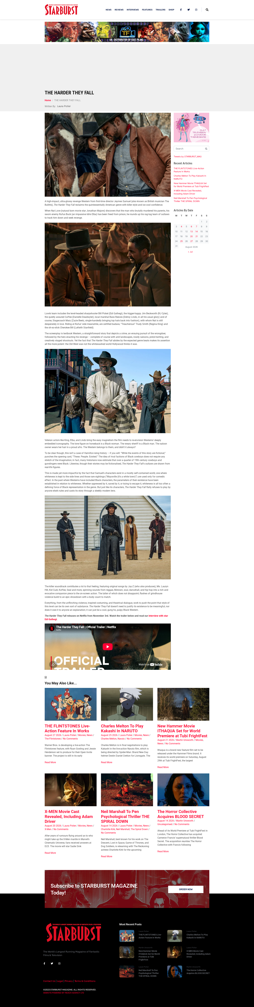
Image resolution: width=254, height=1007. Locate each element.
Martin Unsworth (184, 740)
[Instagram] (196, 9)
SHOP (171, 10)
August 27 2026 (53, 735)
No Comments (70, 738)
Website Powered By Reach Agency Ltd (63, 993)
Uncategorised (164, 824)
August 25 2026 (109, 735)
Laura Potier (69, 735)
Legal (60, 981)
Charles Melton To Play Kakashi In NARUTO (122, 728)
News (89, 735)
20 (191, 236)
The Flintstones (53, 738)
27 (191, 241)
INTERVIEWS (133, 10)
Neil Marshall (123, 829)
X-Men (48, 829)
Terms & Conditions (85, 981)
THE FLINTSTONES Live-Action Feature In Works (67, 728)
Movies (82, 735)
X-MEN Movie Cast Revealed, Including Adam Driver (69, 816)
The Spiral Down (139, 829)
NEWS (108, 10)
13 (191, 231)
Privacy (69, 981)
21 (196, 236)
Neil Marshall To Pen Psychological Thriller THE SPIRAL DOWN (125, 816)
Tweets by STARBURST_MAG (188, 156)
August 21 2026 (165, 740)
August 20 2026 (53, 825)
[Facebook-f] (181, 9)
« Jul (190, 251)
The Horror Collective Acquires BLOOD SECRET (180, 814)
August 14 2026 (109, 825)
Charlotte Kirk (108, 829)
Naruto (121, 738)
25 (181, 241)
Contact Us (49, 981)
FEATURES (147, 10)
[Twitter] (188, 9)
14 (196, 231)
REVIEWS (119, 10)
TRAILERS (160, 10)
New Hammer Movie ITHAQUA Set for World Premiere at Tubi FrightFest (182, 731)
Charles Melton (109, 738)
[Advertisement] (127, 67)
